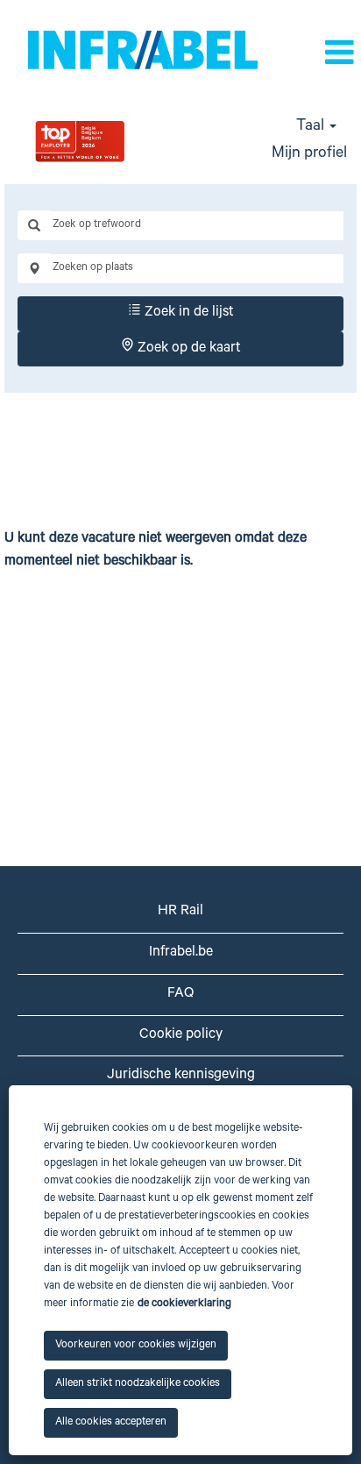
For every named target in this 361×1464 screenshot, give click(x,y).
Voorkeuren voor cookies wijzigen (135, 1346)
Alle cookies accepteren (110, 1423)
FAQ (180, 994)
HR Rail (180, 912)
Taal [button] (312, 127)
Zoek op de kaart (187, 349)
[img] (120, 140)
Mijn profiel (309, 154)
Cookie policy (181, 1035)
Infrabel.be (181, 953)
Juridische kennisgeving (181, 1076)
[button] (333, 55)
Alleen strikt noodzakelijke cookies (137, 1384)
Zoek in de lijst (187, 313)
